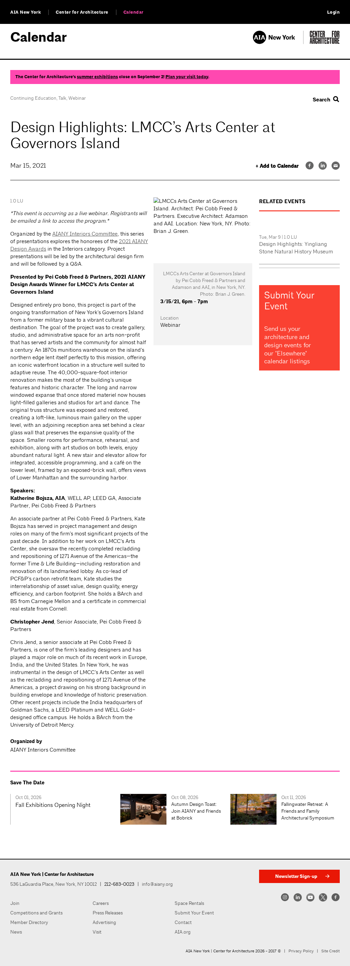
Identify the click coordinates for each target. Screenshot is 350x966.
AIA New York (25, 12)
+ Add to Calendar (277, 166)
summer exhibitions (97, 77)
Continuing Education (33, 98)
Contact (183, 922)
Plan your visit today (186, 77)
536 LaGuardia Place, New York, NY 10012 (53, 884)
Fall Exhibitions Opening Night (53, 805)
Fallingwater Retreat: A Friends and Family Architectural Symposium (307, 811)
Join (14, 903)
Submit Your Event (194, 913)
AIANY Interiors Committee (85, 233)
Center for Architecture (82, 12)
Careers (101, 903)
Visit (97, 932)
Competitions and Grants (36, 913)
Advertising (104, 922)
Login (333, 12)
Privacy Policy (301, 951)
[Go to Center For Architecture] (325, 42)
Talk (62, 98)
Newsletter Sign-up (296, 876)
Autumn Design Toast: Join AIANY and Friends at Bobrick (196, 811)
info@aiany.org (157, 884)
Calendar (133, 12)
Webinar (77, 98)
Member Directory (29, 922)
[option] (65, 809)
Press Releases (108, 913)
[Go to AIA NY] (278, 42)
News (16, 932)
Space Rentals (189, 903)
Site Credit (330, 951)
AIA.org (183, 932)
